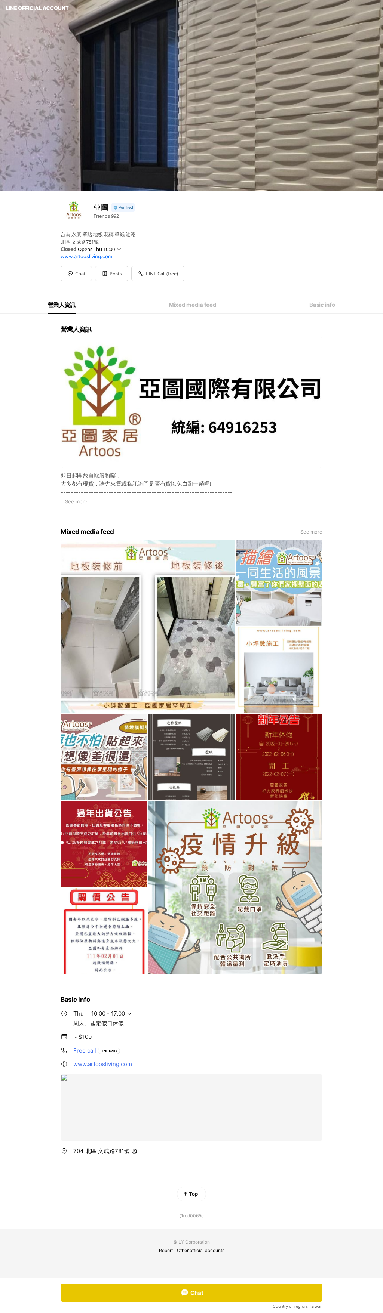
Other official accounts (200, 1250)
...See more (74, 501)
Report (166, 1250)
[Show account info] (123, 207)
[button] (111, 273)
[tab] (62, 305)
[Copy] (134, 1151)
